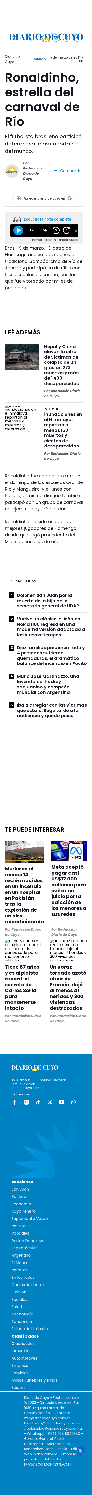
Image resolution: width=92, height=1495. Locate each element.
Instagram (26, 1102)
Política (19, 1196)
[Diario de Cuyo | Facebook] (46, 38)
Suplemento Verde (30, 1218)
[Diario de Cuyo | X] (66, 38)
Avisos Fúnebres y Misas (34, 1380)
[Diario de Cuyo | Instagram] (56, 38)
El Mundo (20, 1263)
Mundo (40, 59)
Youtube (62, 1102)
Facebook (14, 1102)
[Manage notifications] (80, 1451)
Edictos (19, 1387)
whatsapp (73, 1102)
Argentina (21, 1255)
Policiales (20, 1233)
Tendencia (22, 1321)
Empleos (20, 1365)
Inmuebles (22, 1351)
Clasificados (23, 1343)
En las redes (23, 1277)
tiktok (38, 1102)
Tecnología (22, 1314)
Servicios (20, 1373)
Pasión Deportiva (28, 1240)
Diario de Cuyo (12, 59)
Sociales (19, 1299)
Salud (17, 1307)
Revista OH (22, 1226)
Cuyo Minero (24, 1211)
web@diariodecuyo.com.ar (47, 1418)
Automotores (24, 1358)
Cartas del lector (28, 1285)
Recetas (19, 1270)
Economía (21, 1204)
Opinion (19, 1292)
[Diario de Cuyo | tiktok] (77, 38)
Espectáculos (25, 1248)
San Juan (20, 1189)
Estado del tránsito (30, 1329)
